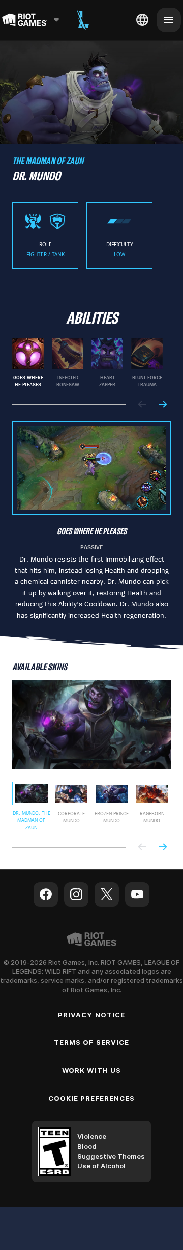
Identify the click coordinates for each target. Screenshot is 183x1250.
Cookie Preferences (91, 1098)
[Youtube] (137, 894)
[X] (107, 894)
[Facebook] (46, 894)
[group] (87, 363)
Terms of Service (91, 1042)
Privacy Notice (91, 1014)
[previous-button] (142, 405)
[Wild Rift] (83, 20)
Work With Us (91, 1070)
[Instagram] (76, 894)
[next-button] (163, 405)
